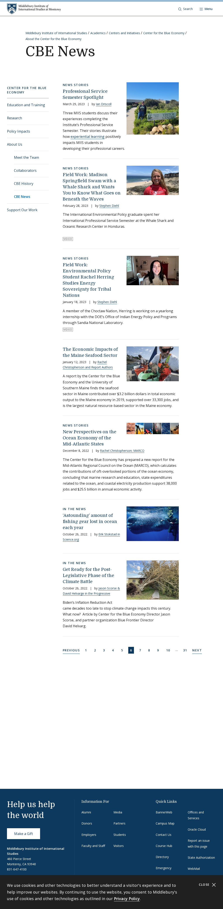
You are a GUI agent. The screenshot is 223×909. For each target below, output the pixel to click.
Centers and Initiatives (124, 33)
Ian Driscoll (104, 104)
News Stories (76, 85)
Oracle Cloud (197, 829)
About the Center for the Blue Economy (53, 39)
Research (14, 118)
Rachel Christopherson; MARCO (122, 451)
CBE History (23, 183)
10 (169, 650)
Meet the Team (26, 157)
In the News (74, 509)
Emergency (163, 868)
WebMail (194, 869)
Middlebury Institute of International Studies (56, 33)
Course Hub (164, 846)
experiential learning (88, 136)
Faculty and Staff (93, 846)
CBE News (22, 196)
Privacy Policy (127, 898)
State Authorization (201, 857)
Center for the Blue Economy (163, 33)
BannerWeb (164, 812)
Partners (119, 823)
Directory (162, 857)
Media (117, 812)
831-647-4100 (17, 869)
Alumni (86, 812)
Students (119, 835)
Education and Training (26, 105)
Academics (98, 33)
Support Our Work (22, 209)
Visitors (118, 846)
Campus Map (165, 823)
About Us (14, 144)
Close (205, 884)
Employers (88, 835)
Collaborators (25, 170)
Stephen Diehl (109, 206)
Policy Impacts (18, 131)
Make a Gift (23, 833)
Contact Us (163, 835)
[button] (185, 9)
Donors (86, 823)
